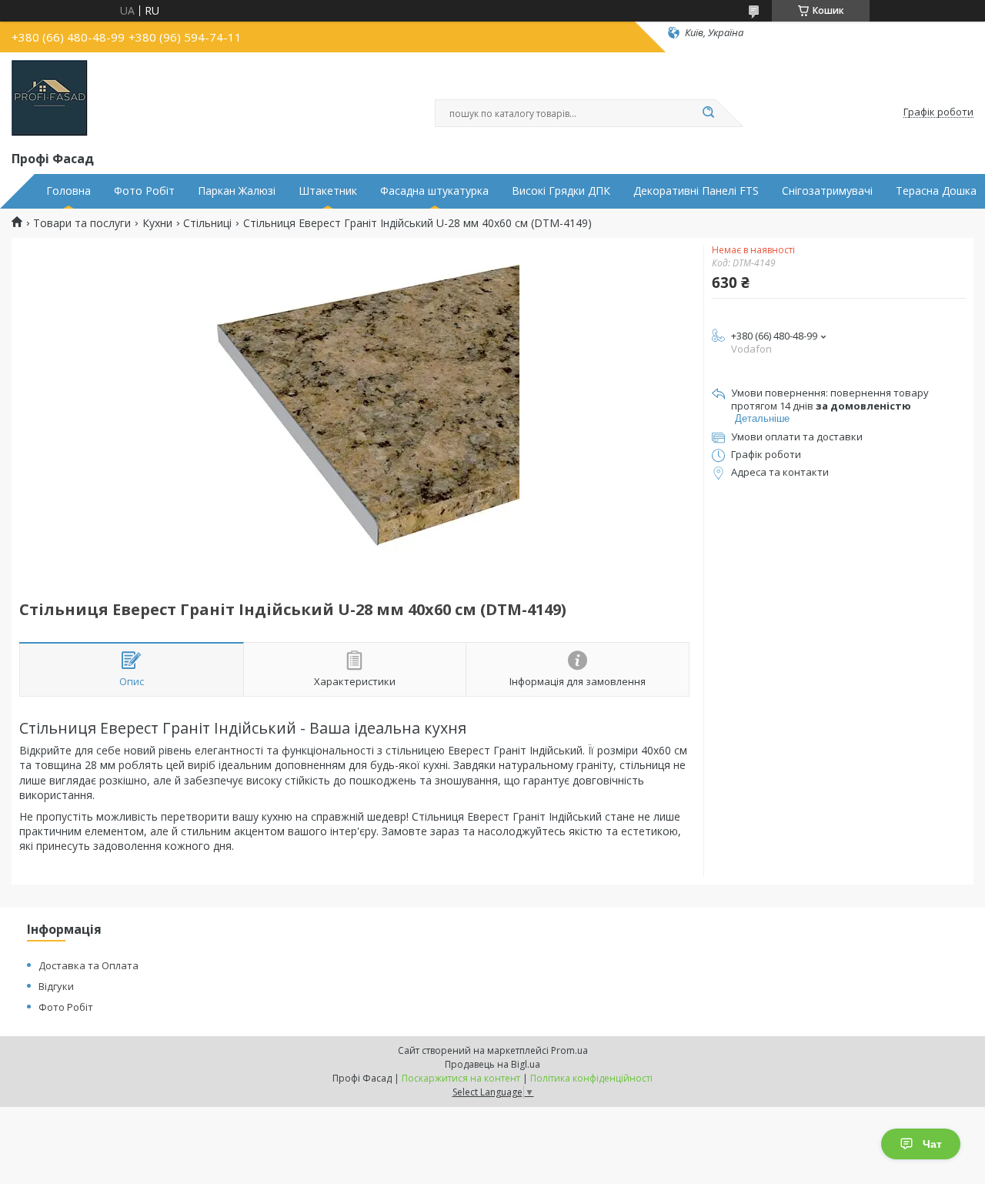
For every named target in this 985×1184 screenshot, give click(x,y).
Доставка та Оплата (88, 965)
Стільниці (207, 223)
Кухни (157, 223)
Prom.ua (569, 1050)
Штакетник (328, 191)
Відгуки (56, 986)
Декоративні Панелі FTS (696, 191)
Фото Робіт (144, 191)
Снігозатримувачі (827, 191)
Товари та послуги (82, 223)
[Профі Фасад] (50, 98)
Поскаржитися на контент (461, 1078)
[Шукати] (708, 113)
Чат (932, 1144)
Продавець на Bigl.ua (492, 1064)
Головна (68, 191)
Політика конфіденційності (591, 1078)
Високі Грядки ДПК (561, 191)
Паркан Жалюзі (236, 191)
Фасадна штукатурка (434, 191)
